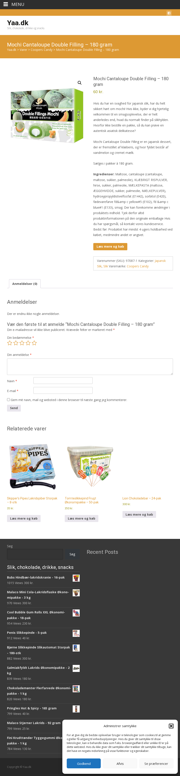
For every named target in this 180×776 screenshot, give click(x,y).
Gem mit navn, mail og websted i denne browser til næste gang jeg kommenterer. (69, 400)
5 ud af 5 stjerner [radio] (34, 343)
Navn (12, 381)
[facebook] (169, 14)
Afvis (120, 763)
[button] (171, 726)
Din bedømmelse (20, 338)
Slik (105, 266)
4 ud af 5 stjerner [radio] (28, 343)
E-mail (12, 391)
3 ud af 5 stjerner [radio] (22, 343)
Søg (10, 546)
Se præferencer (156, 763)
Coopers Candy (138, 266)
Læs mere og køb (110, 246)
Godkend (84, 763)
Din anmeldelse (19, 355)
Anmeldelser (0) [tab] (24, 284)
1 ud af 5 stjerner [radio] (9, 343)
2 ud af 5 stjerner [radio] (15, 343)
